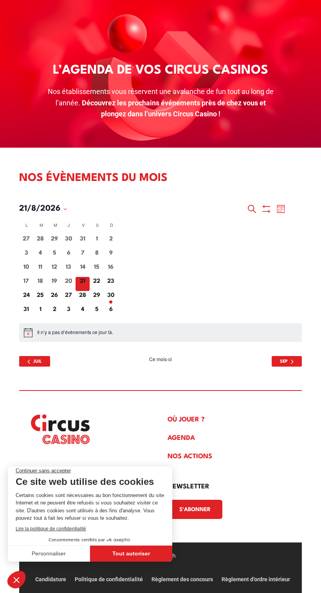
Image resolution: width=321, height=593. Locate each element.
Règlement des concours (182, 579)
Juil (37, 362)
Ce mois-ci (160, 359)
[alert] (160, 332)
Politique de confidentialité (109, 579)
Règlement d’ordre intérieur (256, 579)
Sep (284, 362)
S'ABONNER (195, 509)
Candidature (50, 579)
